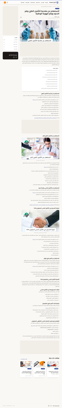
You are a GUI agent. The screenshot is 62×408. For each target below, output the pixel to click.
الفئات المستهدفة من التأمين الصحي (51, 83)
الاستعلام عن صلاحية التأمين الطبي (51, 70)
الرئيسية (46, 2)
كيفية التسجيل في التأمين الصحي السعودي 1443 (49, 77)
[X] (16, 57)
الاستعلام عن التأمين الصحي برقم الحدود (51, 74)
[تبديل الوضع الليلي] (5, 2)
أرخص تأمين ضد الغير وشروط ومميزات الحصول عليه (53, 372)
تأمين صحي (42, 2)
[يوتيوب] (14, 57)
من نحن (14, 405)
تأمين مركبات (27, 2)
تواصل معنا (4, 405)
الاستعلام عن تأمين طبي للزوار (52, 79)
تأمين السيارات (32, 2)
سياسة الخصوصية (9, 405)
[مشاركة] (21, 17)
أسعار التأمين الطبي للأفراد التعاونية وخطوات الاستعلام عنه (26, 373)
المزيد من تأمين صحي (24, 359)
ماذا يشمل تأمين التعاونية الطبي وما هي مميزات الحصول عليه (40, 373)
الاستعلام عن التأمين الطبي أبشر (52, 72)
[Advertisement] (39, 49)
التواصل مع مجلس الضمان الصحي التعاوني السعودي (49, 88)
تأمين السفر (22, 2)
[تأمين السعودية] (54, 2)
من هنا (34, 99)
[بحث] (7, 2)
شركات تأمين (38, 2)
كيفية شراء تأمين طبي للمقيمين (52, 86)
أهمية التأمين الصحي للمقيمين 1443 (51, 81)
